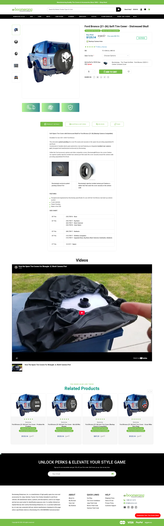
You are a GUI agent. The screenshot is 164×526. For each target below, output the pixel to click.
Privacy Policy (109, 503)
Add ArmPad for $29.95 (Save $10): (92, 63)
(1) (96, 47)
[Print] (101, 77)
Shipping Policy (109, 498)
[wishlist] (128, 72)
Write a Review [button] (102, 47)
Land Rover (59, 16)
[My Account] (141, 9)
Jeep (31, 16)
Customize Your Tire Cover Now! (148, 515)
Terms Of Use (109, 500)
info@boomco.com (131, 503)
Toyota (93, 16)
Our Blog (89, 498)
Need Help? (128, 9)
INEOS (48, 16)
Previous (148, 391)
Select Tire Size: (89, 56)
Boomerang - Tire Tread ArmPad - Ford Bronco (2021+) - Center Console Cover (130, 63)
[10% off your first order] (112, 474)
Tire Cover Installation (93, 500)
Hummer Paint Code (93, 508)
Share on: (88, 77)
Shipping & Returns (78, 124)
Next (151, 391)
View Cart (71, 503)
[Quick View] (28, 410)
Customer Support (110, 505)
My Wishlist (72, 505)
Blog (135, 16)
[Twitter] (104, 77)
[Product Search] (118, 9)
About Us (71, 498)
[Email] (97, 77)
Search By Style (19, 16)
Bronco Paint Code (92, 505)
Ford (39, 16)
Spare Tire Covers (123, 16)
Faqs (118, 124)
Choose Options (28, 441)
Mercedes (82, 16)
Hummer (71, 16)
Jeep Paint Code (92, 503)
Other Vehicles (106, 16)
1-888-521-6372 (131, 500)
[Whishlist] (145, 9)
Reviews (101, 124)
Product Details (52, 124)
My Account (72, 500)
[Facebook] (94, 77)
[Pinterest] (108, 77)
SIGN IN (135, 9)
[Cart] (149, 9)
